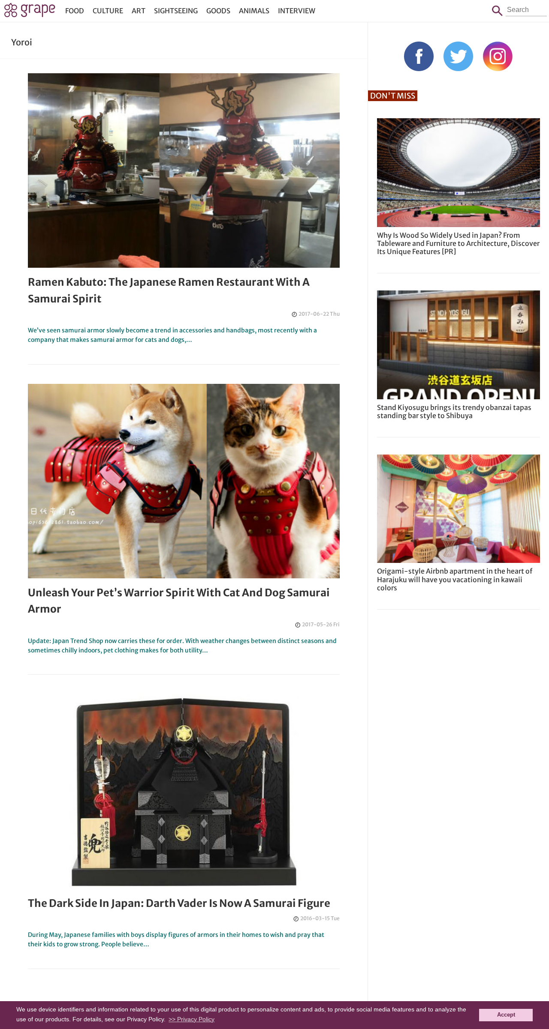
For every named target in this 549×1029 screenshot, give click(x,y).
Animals (254, 10)
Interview (296, 10)
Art (138, 10)
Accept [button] (506, 1015)
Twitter (458, 56)
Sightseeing (176, 10)
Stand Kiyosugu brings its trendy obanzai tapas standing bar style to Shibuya (454, 411)
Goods (218, 10)
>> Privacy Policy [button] (191, 1019)
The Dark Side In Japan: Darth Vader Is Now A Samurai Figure (179, 903)
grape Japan (30, 12)
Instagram (498, 56)
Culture (108, 10)
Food (74, 10)
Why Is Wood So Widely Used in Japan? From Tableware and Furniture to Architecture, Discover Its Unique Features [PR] (458, 243)
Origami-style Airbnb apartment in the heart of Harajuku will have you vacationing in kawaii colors (454, 579)
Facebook (419, 56)
